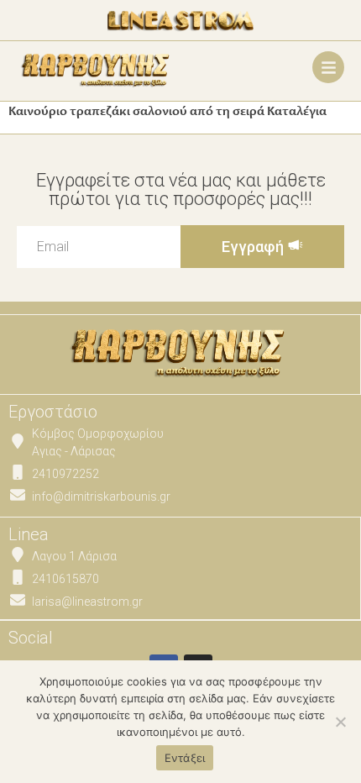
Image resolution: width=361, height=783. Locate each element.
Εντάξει (185, 758)
